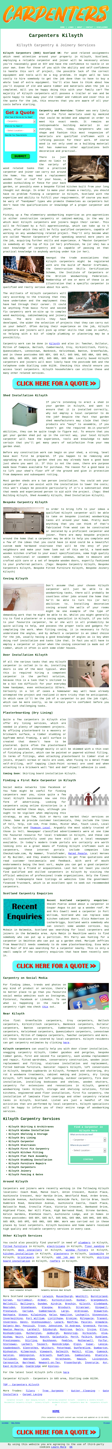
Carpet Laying (32, 1394)
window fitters (77, 1250)
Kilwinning (38, 1314)
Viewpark (46, 1351)
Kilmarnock (28, 1351)
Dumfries (63, 1355)
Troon (41, 1325)
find (17, 1020)
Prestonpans (11, 1340)
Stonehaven (28, 1307)
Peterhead (63, 1348)
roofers (55, 1261)
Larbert (27, 1344)
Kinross (53, 1366)
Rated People (77, 853)
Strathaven (62, 1359)
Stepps (23, 1314)
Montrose (66, 1329)
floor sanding (94, 1246)
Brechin (70, 1303)
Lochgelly (82, 1314)
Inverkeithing (13, 1318)
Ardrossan (81, 1311)
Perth (74, 1336)
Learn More (58, 1447)
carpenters (42, 93)
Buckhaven (49, 1340)
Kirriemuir (24, 1300)
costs (7, 104)
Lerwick (47, 1296)
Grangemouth (99, 1300)
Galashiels (59, 1336)
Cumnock (102, 1351)
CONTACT (89, 27)
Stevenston (99, 1314)
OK (71, 1447)
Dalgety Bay (11, 1325)
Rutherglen (33, 1333)
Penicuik (29, 1325)
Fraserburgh (72, 1362)
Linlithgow (55, 1318)
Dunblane (101, 1336)
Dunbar (81, 1300)
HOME (62, 27)
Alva (104, 1333)
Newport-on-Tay (49, 1362)
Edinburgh (49, 1329)
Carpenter (10, 1378)
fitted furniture (15, 1246)
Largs (65, 1311)
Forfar (102, 1340)
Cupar (90, 1344)
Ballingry (27, 1303)
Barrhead (29, 1362)
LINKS (70, 27)
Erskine (71, 1318)
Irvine (91, 1329)
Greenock (89, 1325)
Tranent (102, 1318)
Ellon (103, 1329)
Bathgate (9, 1314)
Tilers (30, 1390)
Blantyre (101, 1355)
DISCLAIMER (102, 27)
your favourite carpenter (27, 622)
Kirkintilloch (61, 1300)
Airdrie (56, 1303)
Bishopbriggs (12, 1333)
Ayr (105, 1362)
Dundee (42, 1303)
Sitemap (5, 1423)
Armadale (101, 1322)
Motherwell (85, 1340)
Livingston (99, 1359)
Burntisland (99, 1296)
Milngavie (87, 1318)
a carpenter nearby (70, 948)
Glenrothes (30, 1348)
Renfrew (72, 1322)
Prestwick (10, 1311)
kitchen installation (18, 1253)
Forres (102, 1325)
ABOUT (79, 27)
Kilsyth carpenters (16, 1048)
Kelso (53, 1314)
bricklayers (26, 1257)
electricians (56, 1246)
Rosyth (44, 1336)
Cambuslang (82, 1355)
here (66, 1042)
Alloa (89, 1351)
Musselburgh (64, 1296)
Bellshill (10, 1303)
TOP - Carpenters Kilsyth (21, 1384)
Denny (24, 1322)
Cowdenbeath (11, 1348)
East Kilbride (13, 1366)
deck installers (30, 1250)
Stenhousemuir (41, 1322)
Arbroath (46, 1355)
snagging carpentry (17, 1052)
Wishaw (7, 1336)
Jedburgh (53, 1333)
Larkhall (33, 1329)
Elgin (77, 1344)
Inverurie (91, 1362)
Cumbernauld (47, 1311)
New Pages (15, 1423)
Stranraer (82, 1307)
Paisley (86, 1322)
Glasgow (47, 1307)
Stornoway (10, 1344)
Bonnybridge (60, 1344)
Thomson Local (40, 827)
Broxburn (64, 1307)
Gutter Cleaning (83, 1390)
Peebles (67, 1340)
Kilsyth (54, 343)
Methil (76, 1351)
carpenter (10, 676)
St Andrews (72, 1325)
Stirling (31, 1340)
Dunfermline (82, 1348)
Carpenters (86, 129)
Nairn (19, 1336)
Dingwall (101, 1307)
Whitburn (48, 1348)
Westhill (82, 1296)
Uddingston (26, 1355)
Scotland (41, 1100)
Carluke (28, 1311)
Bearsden (9, 1307)
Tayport (42, 1344)
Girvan (7, 1300)
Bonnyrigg (70, 1333)
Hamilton (66, 1314)
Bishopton (10, 1351)
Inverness (10, 1322)
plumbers (84, 1242)
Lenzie (102, 1344)
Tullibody (10, 1359)
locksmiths (96, 1253)
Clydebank (100, 1303)
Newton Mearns (13, 1329)
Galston (8, 1355)
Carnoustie (10, 1362)
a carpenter (51, 194)
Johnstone (55, 1325)
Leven (45, 1359)
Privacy (107, 1423)
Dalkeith (62, 1351)
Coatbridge (33, 1366)
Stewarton (100, 1311)
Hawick (81, 1359)
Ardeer (42, 1300)
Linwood (31, 1336)
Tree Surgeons (53, 1390)
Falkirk (87, 1336)
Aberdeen (29, 1359)
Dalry (79, 1329)
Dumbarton (100, 1348)
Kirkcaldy (89, 1333)
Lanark (59, 1322)
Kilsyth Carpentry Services (31, 1119)
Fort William (35, 1318)
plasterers (61, 1253)
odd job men (65, 1257)
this (45, 1006)
